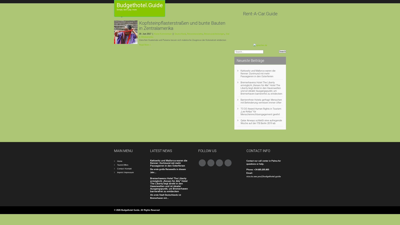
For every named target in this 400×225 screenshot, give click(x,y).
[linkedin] (228, 162)
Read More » (145, 45)
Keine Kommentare (163, 34)
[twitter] (210, 162)
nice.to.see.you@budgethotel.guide (263, 176)
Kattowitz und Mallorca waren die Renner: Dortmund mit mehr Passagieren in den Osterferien (258, 73)
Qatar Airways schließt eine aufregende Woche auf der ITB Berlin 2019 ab (261, 122)
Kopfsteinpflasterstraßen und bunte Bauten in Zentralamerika (182, 25)
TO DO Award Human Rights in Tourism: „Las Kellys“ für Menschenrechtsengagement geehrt (261, 111)
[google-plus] (219, 162)
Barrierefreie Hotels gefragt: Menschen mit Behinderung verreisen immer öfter (261, 101)
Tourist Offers (122, 165)
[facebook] (202, 162)
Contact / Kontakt (124, 169)
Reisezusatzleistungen (214, 34)
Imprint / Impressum (125, 172)
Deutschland (180, 34)
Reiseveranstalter (195, 34)
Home (119, 161)
